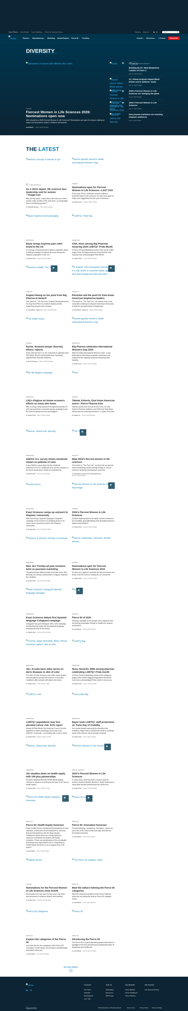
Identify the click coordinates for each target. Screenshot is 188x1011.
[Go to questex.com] (31, 1008)
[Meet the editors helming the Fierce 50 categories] (87, 860)
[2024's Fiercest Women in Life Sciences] (93, 485)
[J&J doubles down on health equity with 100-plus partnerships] (41, 745)
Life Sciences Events (152, 990)
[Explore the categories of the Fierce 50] (37, 911)
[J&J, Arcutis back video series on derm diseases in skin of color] (47, 642)
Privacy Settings (157, 1008)
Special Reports (63, 38)
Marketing (51, 38)
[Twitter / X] (157, 32)
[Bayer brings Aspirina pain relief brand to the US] (42, 216)
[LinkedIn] (154, 32)
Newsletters (110, 990)
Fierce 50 (74, 38)
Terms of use (131, 1008)
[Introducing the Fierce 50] (77, 911)
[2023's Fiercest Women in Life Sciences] (91, 745)
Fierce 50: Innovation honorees (89, 825)
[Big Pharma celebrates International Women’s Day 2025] (93, 320)
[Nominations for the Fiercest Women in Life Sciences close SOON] (34, 860)
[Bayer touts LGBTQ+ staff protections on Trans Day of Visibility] (80, 694)
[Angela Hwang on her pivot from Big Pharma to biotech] (41, 267)
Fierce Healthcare (36, 32)
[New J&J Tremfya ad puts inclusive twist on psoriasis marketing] (46, 538)
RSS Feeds (110, 996)
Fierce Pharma (13, 32)
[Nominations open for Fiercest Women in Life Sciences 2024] (93, 539)
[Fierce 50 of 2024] (77, 589)
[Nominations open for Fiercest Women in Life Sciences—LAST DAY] (93, 160)
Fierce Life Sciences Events (53, 32)
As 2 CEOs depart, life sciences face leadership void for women (46, 190)
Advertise (138, 32)
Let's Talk (87, 999)
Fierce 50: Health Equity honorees (45, 825)
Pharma (26, 38)
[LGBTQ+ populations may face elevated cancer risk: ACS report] (33, 694)
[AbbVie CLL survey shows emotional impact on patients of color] (41, 431)
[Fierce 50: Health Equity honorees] (47, 798)
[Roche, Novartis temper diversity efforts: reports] (35, 318)
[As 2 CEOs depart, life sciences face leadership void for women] (43, 159)
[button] (71, 969)
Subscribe (174, 38)
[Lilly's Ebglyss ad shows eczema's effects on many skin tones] (39, 372)
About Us (146, 32)
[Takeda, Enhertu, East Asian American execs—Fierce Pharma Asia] (75, 372)
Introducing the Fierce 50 (86, 939)
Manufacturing (38, 38)
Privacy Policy (144, 1008)
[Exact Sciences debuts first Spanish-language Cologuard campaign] (47, 591)
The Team (87, 990)
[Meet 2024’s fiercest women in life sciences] (79, 431)
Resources (150, 38)
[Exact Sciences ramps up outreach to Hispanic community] (33, 484)
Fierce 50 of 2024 (81, 617)
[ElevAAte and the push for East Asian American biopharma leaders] (93, 270)
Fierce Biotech (24, 32)
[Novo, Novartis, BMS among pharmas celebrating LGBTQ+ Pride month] (78, 641)
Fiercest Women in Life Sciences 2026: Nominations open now (58, 114)
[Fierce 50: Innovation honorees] (82, 797)
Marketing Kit (88, 996)
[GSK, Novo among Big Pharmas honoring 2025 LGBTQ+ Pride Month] (82, 216)
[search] (177, 32)
